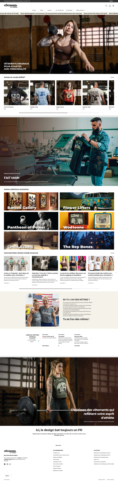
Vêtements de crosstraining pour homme (102, 452)
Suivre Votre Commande (58, 464)
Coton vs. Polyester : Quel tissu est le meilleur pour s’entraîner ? (16, 274)
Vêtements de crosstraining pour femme (102, 455)
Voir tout (112, 77)
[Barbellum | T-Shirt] (42, 92)
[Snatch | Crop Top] (68, 92)
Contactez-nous (56, 452)
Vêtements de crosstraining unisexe (101, 457)
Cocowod (7, 479)
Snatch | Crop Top (60, 107)
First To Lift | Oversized (8, 107)
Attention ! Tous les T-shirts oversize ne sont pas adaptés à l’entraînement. (45, 275)
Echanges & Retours (57, 468)
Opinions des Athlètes (57, 457)
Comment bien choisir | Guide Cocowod (61, 455)
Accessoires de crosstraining (100, 461)
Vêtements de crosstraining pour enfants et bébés (104, 464)
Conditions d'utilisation (110, 479)
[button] (113, 5)
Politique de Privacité (101, 479)
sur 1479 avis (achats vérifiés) (31, 341)
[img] (32, 339)
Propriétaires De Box (57, 461)
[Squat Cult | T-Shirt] (95, 92)
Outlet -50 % (96, 459)
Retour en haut (58, 445)
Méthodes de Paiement (58, 470)
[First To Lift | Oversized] (16, 92)
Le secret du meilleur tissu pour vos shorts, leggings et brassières (73, 274)
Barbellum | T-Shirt (34, 107)
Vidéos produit (56, 459)
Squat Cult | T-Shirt (86, 107)
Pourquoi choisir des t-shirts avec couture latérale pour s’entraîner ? (100, 274)
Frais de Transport (56, 466)
